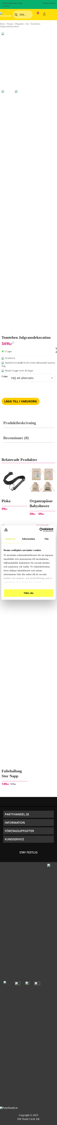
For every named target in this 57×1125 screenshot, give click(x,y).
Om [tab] (47, 538)
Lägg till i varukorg (20, 401)
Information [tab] (28, 538)
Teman (10, 24)
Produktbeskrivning (19, 423)
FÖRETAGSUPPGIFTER (19, 831)
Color (5, 376)
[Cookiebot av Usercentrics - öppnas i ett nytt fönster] (40, 530)
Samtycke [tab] (10, 538)
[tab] (29, 424)
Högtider (19, 24)
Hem (2, 24)
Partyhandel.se (17, 814)
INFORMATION (15, 822)
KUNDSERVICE (14, 839)
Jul (27, 24)
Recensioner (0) (16, 438)
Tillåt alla (29, 593)
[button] (28, 814)
